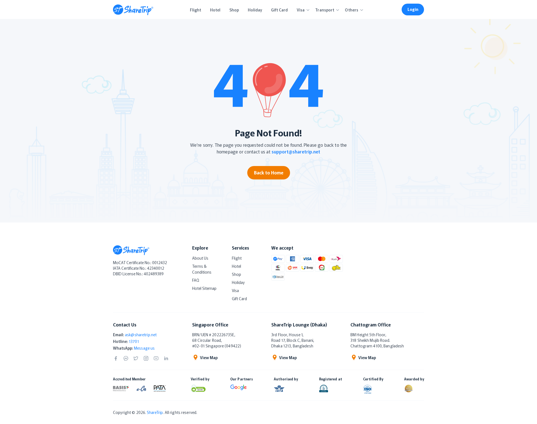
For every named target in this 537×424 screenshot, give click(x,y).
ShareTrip (155, 412)
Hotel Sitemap (204, 288)
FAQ (195, 280)
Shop (236, 274)
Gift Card (239, 298)
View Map (209, 357)
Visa (235, 290)
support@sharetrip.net (296, 151)
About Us (200, 258)
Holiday (238, 282)
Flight (237, 258)
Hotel (236, 266)
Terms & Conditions (201, 269)
